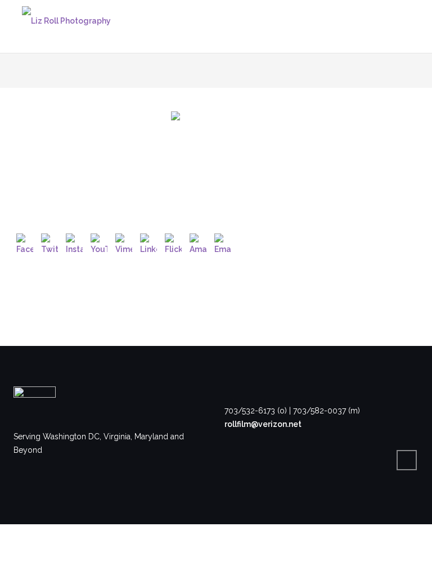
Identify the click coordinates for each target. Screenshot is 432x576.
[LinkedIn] (148, 241)
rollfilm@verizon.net (263, 424)
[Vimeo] (123, 241)
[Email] (222, 241)
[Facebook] (24, 241)
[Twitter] (49, 241)
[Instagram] (74, 241)
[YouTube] (99, 241)
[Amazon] (198, 241)
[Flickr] (173, 241)
